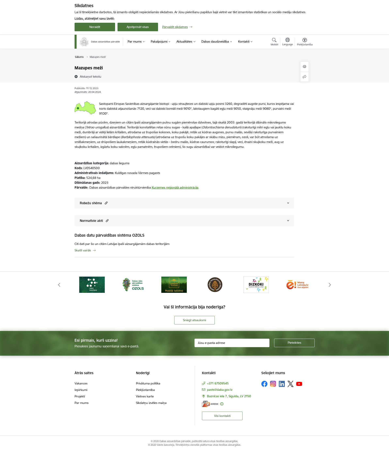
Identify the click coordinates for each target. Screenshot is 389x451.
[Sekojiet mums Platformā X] (290, 384)
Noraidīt (94, 27)
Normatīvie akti (91, 221)
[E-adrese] (210, 404)
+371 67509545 (218, 383)
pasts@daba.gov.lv (219, 390)
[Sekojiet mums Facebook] (264, 384)
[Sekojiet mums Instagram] (273, 384)
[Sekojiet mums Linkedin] (282, 384)
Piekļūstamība (145, 390)
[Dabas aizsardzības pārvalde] (100, 41)
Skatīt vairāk (83, 250)
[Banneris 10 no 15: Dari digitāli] (297, 284)
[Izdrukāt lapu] (304, 67)
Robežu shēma (91, 203)
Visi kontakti (222, 416)
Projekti (80, 396)
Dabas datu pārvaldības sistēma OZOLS (109, 235)
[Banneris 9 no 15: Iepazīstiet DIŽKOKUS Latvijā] (256, 284)
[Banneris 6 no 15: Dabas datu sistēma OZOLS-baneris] (133, 284)
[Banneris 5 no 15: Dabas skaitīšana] (92, 284)
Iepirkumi (81, 390)
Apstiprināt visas (138, 27)
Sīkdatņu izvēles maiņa (151, 403)
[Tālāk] (330, 285)
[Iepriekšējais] (59, 285)
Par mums (82, 403)
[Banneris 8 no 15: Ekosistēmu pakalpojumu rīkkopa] (215, 284)
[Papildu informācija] (221, 403)
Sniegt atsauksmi (194, 320)
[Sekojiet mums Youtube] (299, 383)
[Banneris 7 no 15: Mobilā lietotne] (174, 284)
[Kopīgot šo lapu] (304, 77)
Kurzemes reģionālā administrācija (175, 187)
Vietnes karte (145, 396)
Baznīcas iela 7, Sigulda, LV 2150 (229, 396)
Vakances (81, 383)
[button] (106, 202)
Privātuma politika (148, 383)
